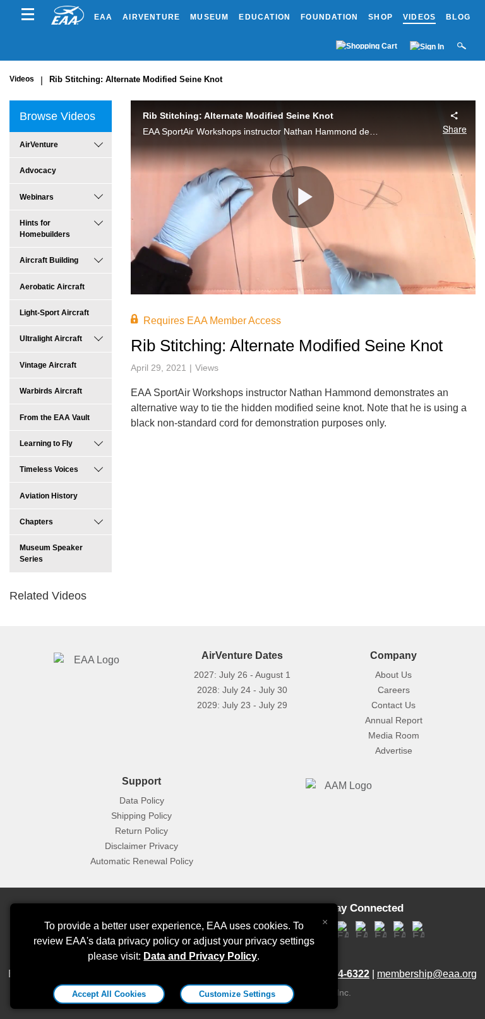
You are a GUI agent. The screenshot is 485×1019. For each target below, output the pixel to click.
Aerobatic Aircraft (52, 286)
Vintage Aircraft (48, 365)
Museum (209, 17)
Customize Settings (237, 994)
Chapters (36, 521)
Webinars (37, 197)
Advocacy (38, 170)
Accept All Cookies (109, 994)
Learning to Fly (46, 443)
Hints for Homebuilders (45, 229)
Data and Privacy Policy (200, 956)
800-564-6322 (337, 973)
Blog (458, 17)
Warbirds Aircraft (51, 391)
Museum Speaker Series (51, 553)
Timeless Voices (49, 469)
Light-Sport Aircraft (54, 312)
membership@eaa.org (427, 973)
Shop (380, 17)
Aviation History (49, 495)
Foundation (329, 17)
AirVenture (151, 17)
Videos (419, 17)
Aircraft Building (49, 260)
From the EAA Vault (55, 417)
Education (264, 17)
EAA (103, 17)
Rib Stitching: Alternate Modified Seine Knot (135, 79)
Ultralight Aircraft (51, 338)
